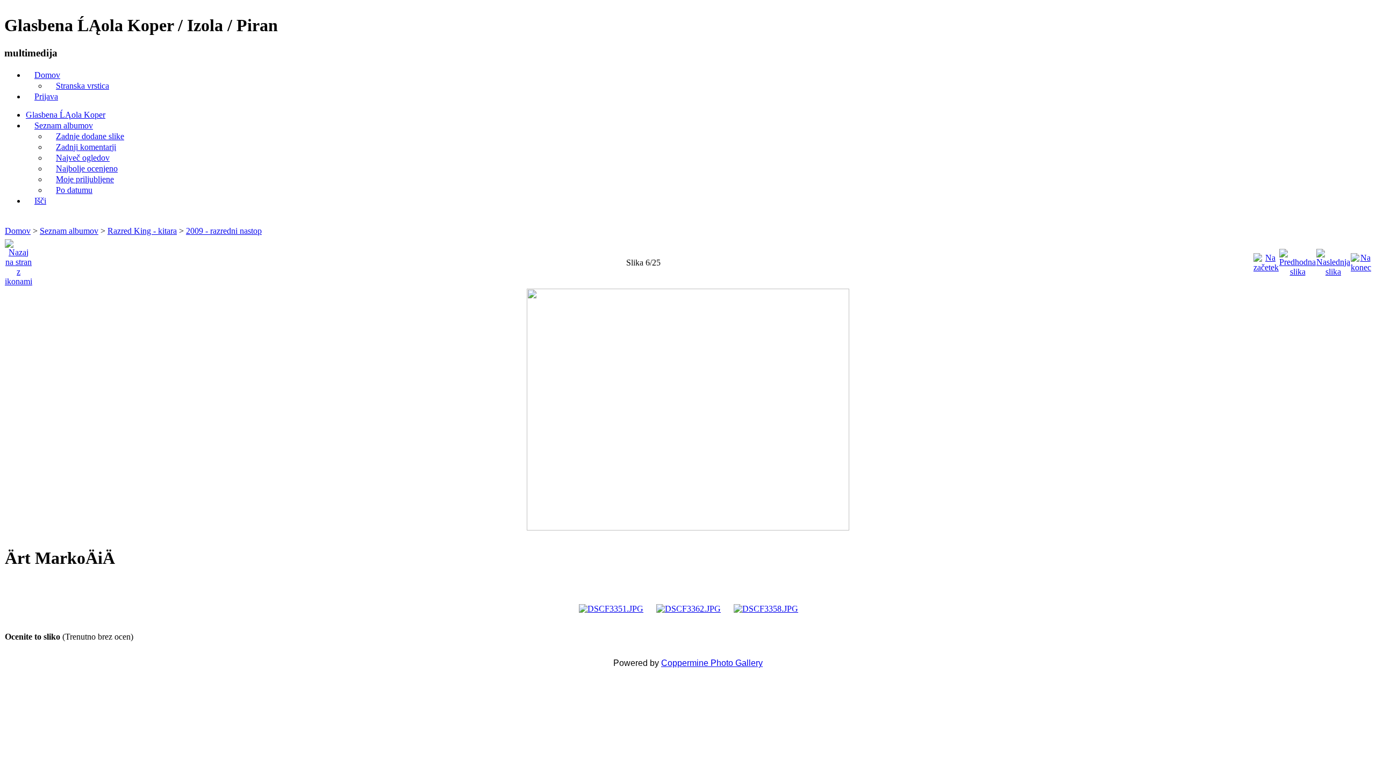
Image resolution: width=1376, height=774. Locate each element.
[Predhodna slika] (1297, 259)
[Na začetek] (1266, 259)
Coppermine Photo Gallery (712, 663)
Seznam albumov (69, 230)
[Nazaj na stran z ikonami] (18, 259)
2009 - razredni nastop (224, 230)
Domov (18, 230)
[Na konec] (1361, 259)
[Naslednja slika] (1333, 259)
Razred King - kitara (142, 230)
